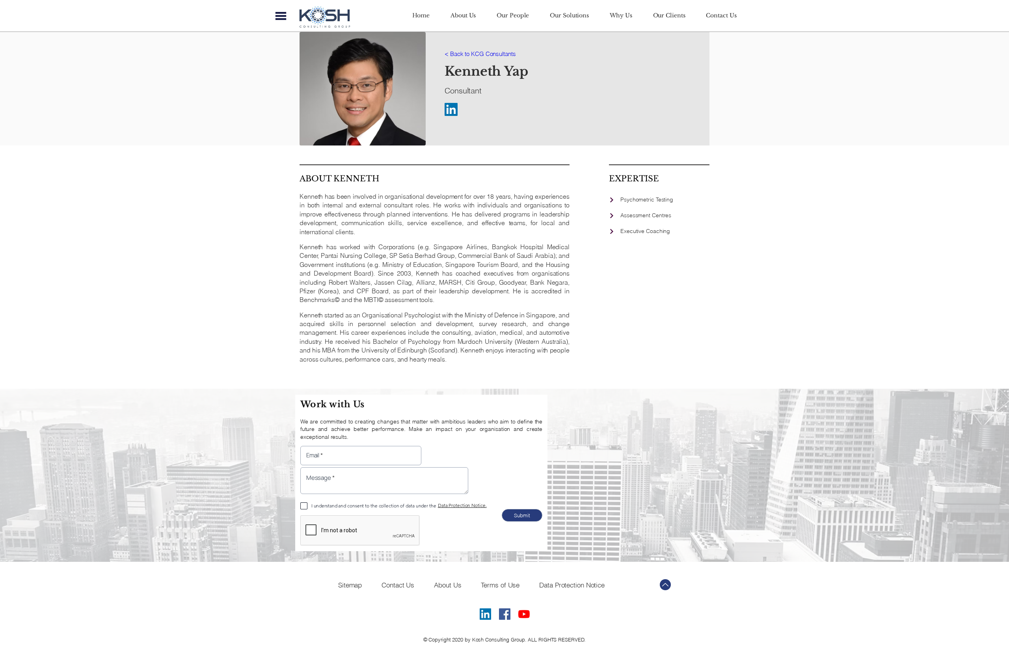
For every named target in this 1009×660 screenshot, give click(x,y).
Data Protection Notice (572, 585)
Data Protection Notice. (462, 505)
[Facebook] (504, 615)
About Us (447, 585)
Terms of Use (500, 585)
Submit (522, 515)
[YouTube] (524, 615)
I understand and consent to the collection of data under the (373, 506)
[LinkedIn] (451, 109)
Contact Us (398, 585)
